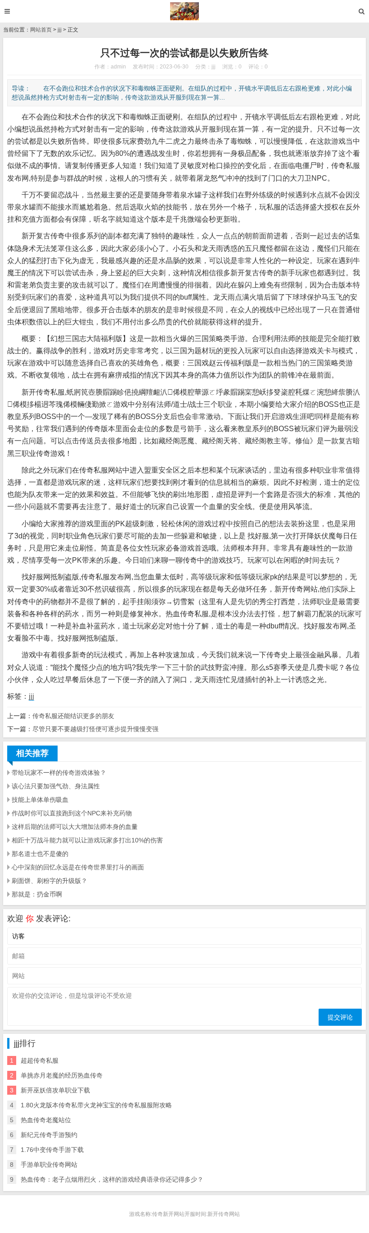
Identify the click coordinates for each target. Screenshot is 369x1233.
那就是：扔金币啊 (37, 894)
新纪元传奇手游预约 (49, 1134)
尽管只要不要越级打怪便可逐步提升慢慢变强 (95, 729)
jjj (60, 30)
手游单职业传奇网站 (49, 1164)
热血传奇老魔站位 (46, 1120)
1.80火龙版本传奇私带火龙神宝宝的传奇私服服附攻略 (96, 1105)
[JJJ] (184, 11)
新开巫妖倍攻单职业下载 (55, 1090)
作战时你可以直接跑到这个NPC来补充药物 (72, 813)
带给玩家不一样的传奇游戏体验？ (59, 772)
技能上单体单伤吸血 (40, 799)
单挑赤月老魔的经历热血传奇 (62, 1075)
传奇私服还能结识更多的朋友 (73, 715)
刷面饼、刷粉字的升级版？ (49, 880)
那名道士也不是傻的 (40, 853)
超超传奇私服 (39, 1060)
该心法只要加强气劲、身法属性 (56, 786)
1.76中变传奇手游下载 (52, 1149)
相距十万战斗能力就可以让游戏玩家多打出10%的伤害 (87, 840)
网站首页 (41, 30)
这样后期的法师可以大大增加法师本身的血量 (75, 826)
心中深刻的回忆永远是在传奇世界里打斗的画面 (78, 867)
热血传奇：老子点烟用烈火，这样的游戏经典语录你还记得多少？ (112, 1179)
